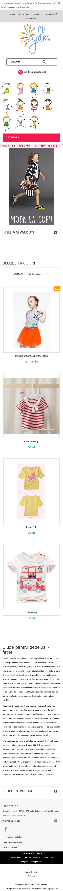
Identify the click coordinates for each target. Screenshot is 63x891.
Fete (35, 146)
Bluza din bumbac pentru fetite (31, 356)
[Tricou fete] (31, 491)
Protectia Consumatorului (13, 843)
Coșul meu (37, 14)
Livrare (45, 858)
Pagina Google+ (31, 872)
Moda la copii (31, 186)
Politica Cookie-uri (10, 848)
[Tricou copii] (31, 577)
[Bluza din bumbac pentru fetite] (31, 320)
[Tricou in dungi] (31, 406)
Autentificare (31, 19)
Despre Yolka (16, 858)
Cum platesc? (36, 862)
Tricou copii (32, 613)
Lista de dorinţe (24, 14)
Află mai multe (23, 7)
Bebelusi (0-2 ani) (21, 146)
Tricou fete (31, 527)
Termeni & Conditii (32, 858)
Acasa (6, 146)
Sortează (18, 274)
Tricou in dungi (31, 441)
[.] (31, 40)
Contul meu (10, 14)
